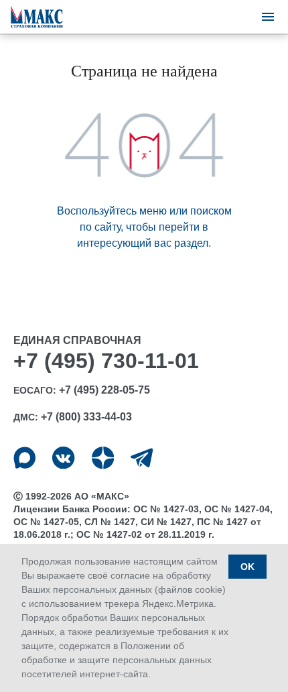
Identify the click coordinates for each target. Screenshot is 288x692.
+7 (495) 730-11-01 (106, 360)
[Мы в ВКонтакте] (63, 458)
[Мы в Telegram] (142, 458)
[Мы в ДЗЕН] (103, 458)
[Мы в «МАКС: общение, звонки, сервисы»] (24, 458)
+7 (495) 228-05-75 (104, 390)
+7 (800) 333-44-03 (86, 416)
